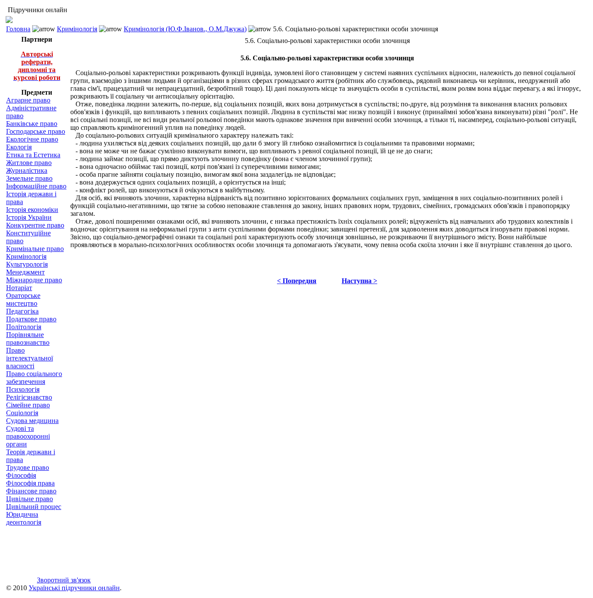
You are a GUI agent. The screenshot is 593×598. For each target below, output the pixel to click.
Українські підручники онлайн (74, 587)
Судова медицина (32, 420)
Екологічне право (32, 139)
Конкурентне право (35, 225)
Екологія (19, 147)
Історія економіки (32, 209)
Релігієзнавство (29, 397)
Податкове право (31, 319)
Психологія (23, 389)
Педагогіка (22, 311)
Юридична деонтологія (23, 518)
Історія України (29, 217)
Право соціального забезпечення (34, 377)
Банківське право (31, 123)
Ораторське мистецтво (23, 299)
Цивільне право (29, 498)
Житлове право (29, 162)
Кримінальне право (35, 248)
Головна (18, 29)
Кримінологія (77, 29)
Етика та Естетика (33, 155)
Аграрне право (28, 100)
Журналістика (26, 170)
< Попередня (296, 280)
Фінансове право (31, 491)
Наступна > (359, 280)
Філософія (21, 475)
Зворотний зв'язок (64, 580)
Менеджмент (25, 272)
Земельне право (29, 178)
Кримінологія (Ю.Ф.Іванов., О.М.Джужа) (185, 29)
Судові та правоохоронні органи (28, 436)
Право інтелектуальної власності (29, 358)
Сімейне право (28, 405)
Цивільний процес (33, 506)
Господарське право (35, 131)
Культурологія (27, 264)
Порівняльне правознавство (27, 338)
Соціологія (22, 412)
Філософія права (30, 483)
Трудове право (27, 467)
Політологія (23, 326)
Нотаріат (19, 287)
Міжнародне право (34, 280)
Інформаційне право (36, 186)
